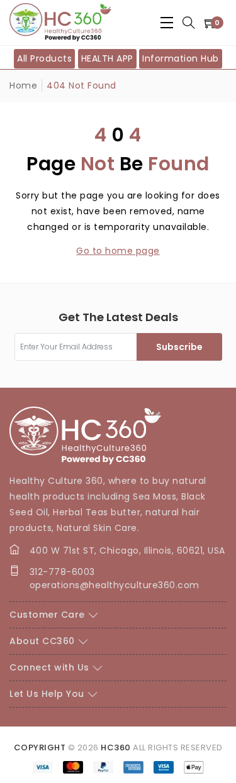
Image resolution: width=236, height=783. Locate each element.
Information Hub (180, 58)
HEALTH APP (107, 58)
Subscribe (179, 347)
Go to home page (118, 250)
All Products (44, 58)
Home (23, 85)
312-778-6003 (62, 572)
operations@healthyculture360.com (114, 585)
